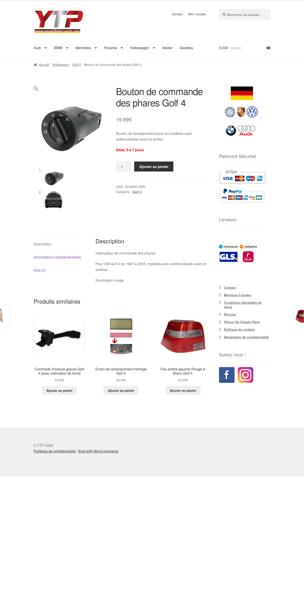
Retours (230, 314)
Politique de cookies (239, 329)
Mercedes (83, 47)
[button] (36, 88)
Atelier (167, 47)
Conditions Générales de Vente (243, 304)
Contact (177, 14)
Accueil (44, 64)
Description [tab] (43, 243)
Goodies (186, 47)
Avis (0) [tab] (40, 270)
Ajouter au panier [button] (59, 390)
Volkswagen (139, 47)
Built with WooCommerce (98, 451)
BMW (58, 47)
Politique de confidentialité (54, 451)
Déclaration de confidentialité (246, 337)
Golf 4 (76, 64)
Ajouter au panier (153, 166)
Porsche (110, 47)
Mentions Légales (237, 295)
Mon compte (197, 14)
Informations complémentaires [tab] (57, 257)
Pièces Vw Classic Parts (242, 322)
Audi (37, 47)
